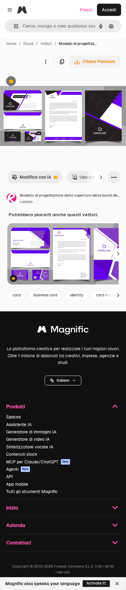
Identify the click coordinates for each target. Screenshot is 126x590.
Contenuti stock (21, 454)
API (9, 476)
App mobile (17, 484)
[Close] (117, 583)
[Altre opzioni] (45, 61)
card (16, 295)
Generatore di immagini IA (31, 432)
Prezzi (86, 10)
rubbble (26, 201)
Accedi (109, 10)
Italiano (63, 380)
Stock (28, 43)
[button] (63, 380)
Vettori (46, 43)
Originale (40, 82)
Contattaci (18, 542)
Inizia (12, 507)
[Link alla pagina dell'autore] (11, 198)
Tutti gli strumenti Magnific (32, 491)
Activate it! (96, 583)
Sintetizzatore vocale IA (29, 447)
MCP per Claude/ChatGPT (37, 462)
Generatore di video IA (28, 439)
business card (45, 295)
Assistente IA (18, 424)
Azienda (15, 525)
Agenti (17, 469)
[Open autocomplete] (13, 26)
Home (11, 43)
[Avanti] (100, 177)
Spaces (13, 417)
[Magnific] (63, 331)
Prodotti (15, 406)
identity (76, 295)
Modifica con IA (31, 178)
